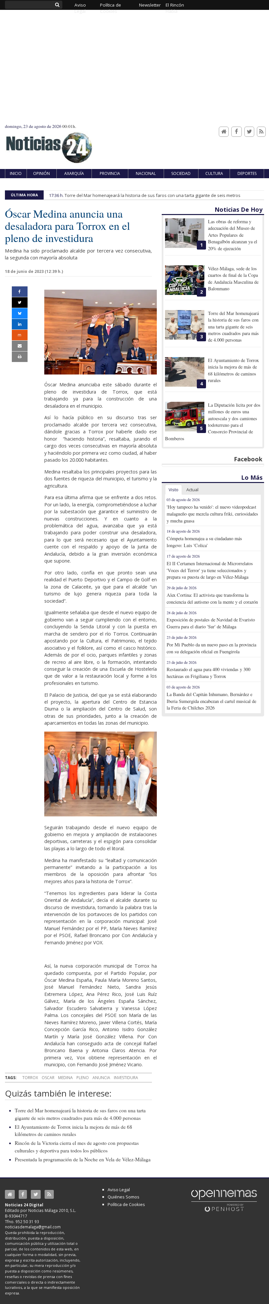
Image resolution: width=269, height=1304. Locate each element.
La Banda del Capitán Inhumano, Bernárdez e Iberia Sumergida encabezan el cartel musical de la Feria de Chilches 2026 (211, 701)
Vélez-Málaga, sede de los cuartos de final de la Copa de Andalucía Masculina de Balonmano (233, 278)
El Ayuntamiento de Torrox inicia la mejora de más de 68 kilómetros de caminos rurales (233, 370)
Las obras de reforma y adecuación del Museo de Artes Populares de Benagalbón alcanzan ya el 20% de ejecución (232, 235)
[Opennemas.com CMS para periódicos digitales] (224, 1200)
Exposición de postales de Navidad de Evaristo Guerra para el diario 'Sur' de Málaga (211, 623)
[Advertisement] (134, 74)
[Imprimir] (20, 356)
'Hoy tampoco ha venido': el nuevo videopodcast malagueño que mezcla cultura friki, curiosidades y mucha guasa (212, 514)
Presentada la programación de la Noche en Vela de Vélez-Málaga (83, 1159)
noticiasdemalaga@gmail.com (33, 1226)
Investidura (126, 1077)
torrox (30, 1077)
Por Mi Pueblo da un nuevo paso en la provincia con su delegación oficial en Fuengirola (211, 648)
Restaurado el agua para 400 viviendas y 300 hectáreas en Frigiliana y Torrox (208, 672)
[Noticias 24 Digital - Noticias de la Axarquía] (49, 144)
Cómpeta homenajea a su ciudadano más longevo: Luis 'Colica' (204, 541)
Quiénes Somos (123, 1197)
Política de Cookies (126, 1204)
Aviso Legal (119, 1190)
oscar (48, 1077)
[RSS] (261, 132)
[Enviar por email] (20, 346)
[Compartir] (20, 291)
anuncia (101, 1077)
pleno (82, 1077)
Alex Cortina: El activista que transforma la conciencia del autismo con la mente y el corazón (212, 598)
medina (65, 1077)
